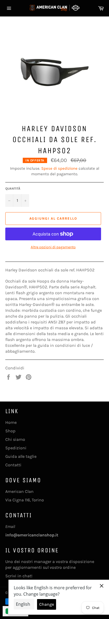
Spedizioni (15, 447)
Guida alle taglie (21, 456)
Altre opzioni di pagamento (53, 247)
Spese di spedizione (59, 168)
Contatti (13, 464)
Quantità (12, 188)
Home (11, 422)
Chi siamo (15, 439)
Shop (10, 430)
